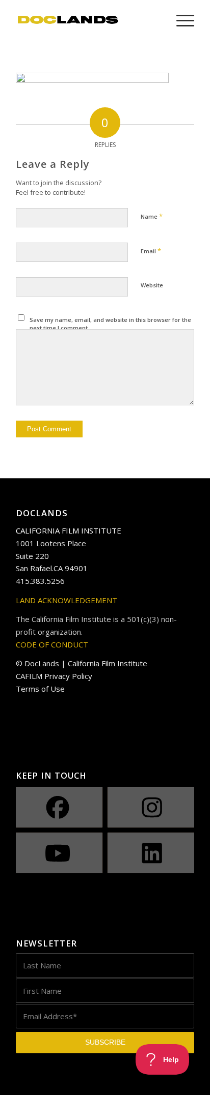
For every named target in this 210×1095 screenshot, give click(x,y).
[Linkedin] (152, 853)
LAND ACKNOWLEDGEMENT (66, 600)
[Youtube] (57, 853)
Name (152, 216)
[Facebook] (57, 807)
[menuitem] (180, 20)
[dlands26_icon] (87, 20)
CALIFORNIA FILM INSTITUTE (68, 530)
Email (151, 250)
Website (152, 285)
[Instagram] (152, 807)
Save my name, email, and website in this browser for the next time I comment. (110, 324)
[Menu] (180, 20)
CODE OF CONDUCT (52, 644)
